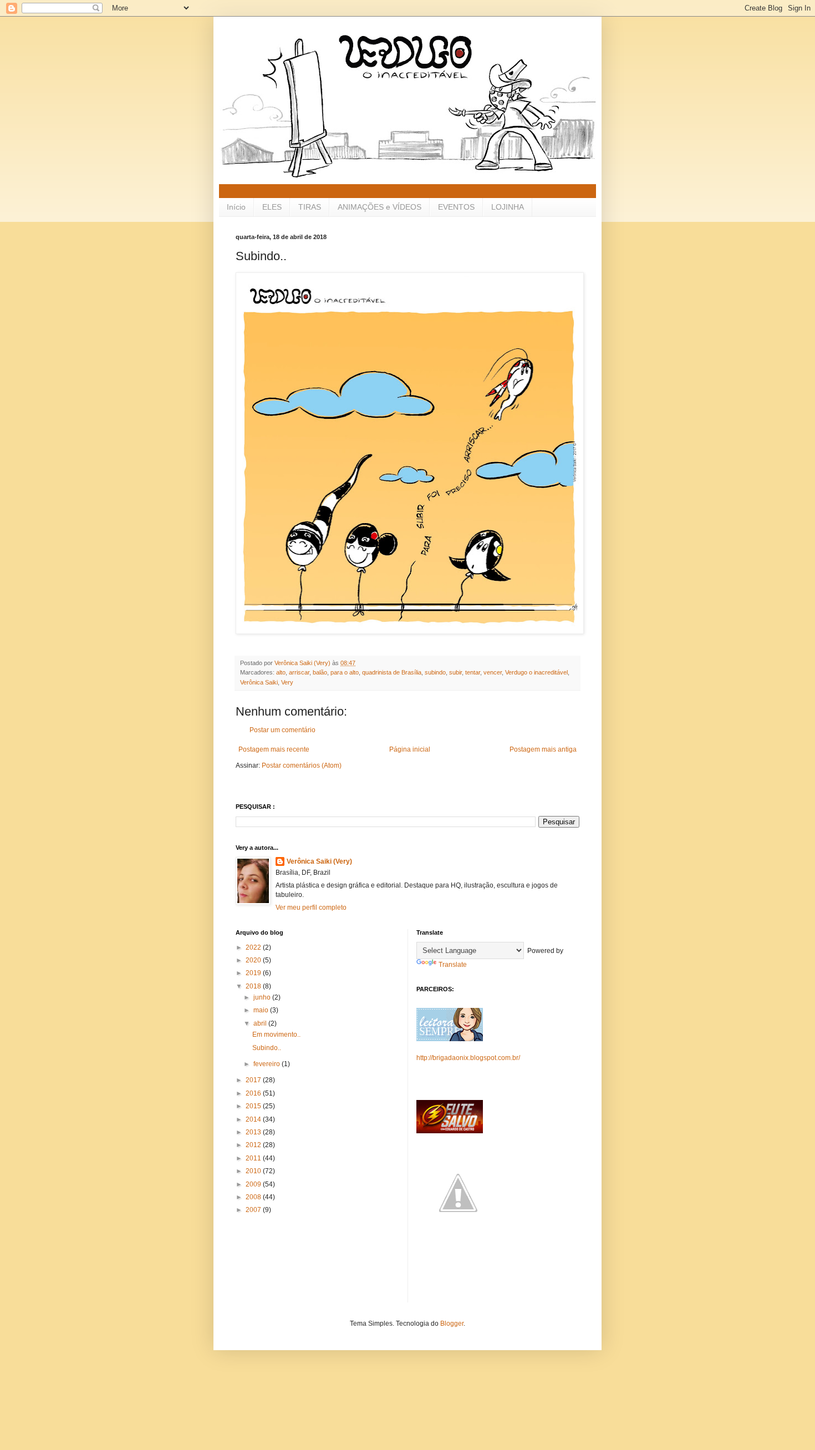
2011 (254, 1158)
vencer (492, 672)
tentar (472, 672)
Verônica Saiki (259, 682)
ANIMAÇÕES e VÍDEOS (379, 206)
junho (262, 997)
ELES (272, 206)
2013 (254, 1132)
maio (261, 1010)
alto (281, 672)
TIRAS (309, 206)
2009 (254, 1184)
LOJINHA (507, 206)
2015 (254, 1106)
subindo (435, 672)
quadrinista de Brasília (391, 672)
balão (320, 672)
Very (287, 682)
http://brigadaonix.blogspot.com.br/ (468, 1058)
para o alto (344, 672)
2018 (254, 986)
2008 (254, 1197)
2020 (254, 960)
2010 (254, 1171)
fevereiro (267, 1064)
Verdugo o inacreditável (536, 672)
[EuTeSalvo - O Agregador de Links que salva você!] (449, 1131)
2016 (254, 1093)
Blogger (451, 1323)
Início (236, 206)
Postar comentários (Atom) (302, 765)
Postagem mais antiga (543, 749)
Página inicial (409, 749)
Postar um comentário (282, 730)
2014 (254, 1119)
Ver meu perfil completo (311, 907)
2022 (254, 947)
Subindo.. (266, 1048)
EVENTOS (456, 206)
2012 (254, 1145)
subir (455, 672)
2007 (254, 1210)
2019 (254, 973)
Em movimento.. (276, 1034)
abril (260, 1023)
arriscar (299, 672)
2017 (254, 1080)
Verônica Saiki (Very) (319, 861)
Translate (453, 965)
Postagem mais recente (273, 749)
